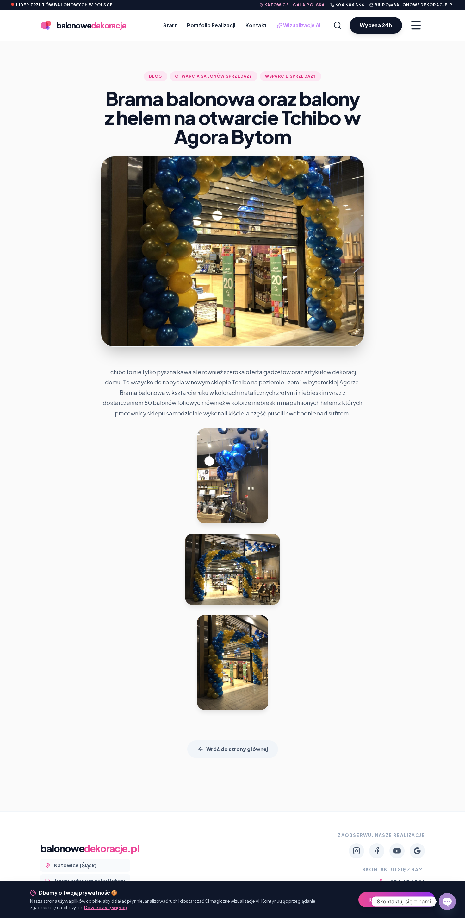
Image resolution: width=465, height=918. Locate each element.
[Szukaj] (337, 25)
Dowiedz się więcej (105, 907)
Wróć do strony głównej (237, 749)
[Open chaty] (447, 901)
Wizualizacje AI (299, 25)
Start (170, 25)
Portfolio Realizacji (211, 25)
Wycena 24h (376, 25)
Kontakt (256, 25)
